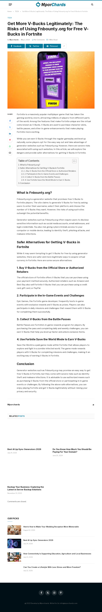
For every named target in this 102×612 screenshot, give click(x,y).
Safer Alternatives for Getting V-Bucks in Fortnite (42, 168)
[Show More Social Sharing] (64, 46)
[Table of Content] (74, 161)
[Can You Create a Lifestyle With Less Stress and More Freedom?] (14, 570)
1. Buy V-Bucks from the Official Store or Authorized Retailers (50, 171)
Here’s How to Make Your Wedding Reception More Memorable (51, 527)
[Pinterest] (9, 139)
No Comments (39, 40)
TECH (9, 18)
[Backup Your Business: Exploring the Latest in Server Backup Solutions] (28, 472)
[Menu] (10, 4)
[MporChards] (51, 4)
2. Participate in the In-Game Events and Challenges (46, 174)
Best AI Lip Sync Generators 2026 (24, 449)
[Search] (92, 4)
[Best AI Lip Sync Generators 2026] (28, 434)
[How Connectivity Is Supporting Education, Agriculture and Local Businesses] (14, 557)
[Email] (9, 152)
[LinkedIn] (9, 133)
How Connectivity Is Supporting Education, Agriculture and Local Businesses (57, 554)
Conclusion (25, 183)
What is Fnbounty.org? (30, 165)
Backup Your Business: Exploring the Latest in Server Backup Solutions (25, 488)
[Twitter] (9, 127)
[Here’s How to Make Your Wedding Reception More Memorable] (14, 530)
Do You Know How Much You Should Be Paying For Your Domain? (72, 450)
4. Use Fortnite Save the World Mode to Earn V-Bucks (47, 180)
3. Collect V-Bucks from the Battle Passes (42, 177)
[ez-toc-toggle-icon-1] (73, 161)
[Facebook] (9, 120)
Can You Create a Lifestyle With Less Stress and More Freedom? (52, 567)
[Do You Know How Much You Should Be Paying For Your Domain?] (74, 434)
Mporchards (14, 40)
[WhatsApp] (9, 146)
